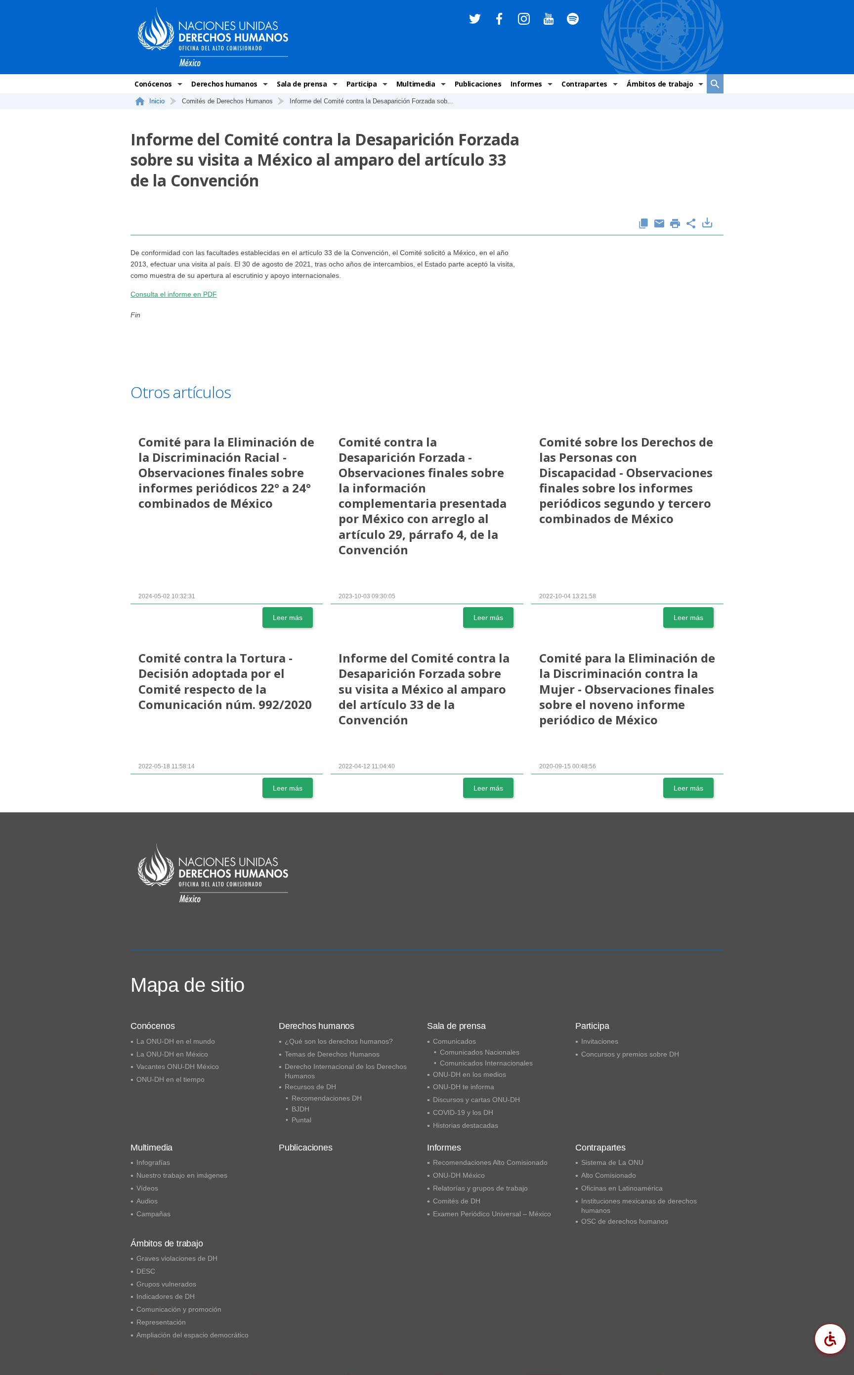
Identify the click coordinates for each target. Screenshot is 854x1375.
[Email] (659, 224)
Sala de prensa (302, 84)
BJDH (300, 1109)
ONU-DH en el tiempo (170, 1079)
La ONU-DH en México (172, 1054)
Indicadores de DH (165, 1296)
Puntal (301, 1120)
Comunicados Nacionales (479, 1052)
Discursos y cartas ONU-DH (476, 1100)
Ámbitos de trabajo (660, 84)
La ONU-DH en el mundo (175, 1041)
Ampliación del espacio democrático (192, 1335)
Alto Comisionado (608, 1175)
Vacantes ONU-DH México (177, 1066)
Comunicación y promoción (178, 1309)
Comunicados (454, 1041)
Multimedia (415, 84)
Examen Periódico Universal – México (492, 1214)
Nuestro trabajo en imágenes (181, 1175)
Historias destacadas (465, 1125)
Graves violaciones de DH (176, 1258)
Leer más (287, 617)
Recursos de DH (310, 1087)
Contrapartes (584, 84)
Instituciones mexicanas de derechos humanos (639, 1205)
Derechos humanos (224, 84)
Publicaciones (478, 84)
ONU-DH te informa (463, 1087)
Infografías (153, 1162)
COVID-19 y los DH (463, 1112)
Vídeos (147, 1188)
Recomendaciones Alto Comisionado (490, 1162)
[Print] (675, 224)
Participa (361, 84)
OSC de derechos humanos (624, 1221)
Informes (526, 84)
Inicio (157, 101)
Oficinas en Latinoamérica (622, 1188)
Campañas (153, 1214)
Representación (161, 1322)
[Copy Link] (643, 224)
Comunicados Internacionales (486, 1063)
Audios (147, 1201)
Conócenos (153, 84)
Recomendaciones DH (327, 1098)
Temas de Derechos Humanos (332, 1054)
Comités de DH (456, 1201)
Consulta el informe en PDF (173, 294)
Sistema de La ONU (612, 1162)
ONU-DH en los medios (469, 1074)
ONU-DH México (459, 1175)
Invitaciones (599, 1041)
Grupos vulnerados (166, 1284)
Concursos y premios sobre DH (630, 1054)
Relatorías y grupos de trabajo (480, 1188)
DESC (145, 1271)
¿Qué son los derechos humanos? (339, 1041)
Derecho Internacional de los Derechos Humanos (346, 1071)
